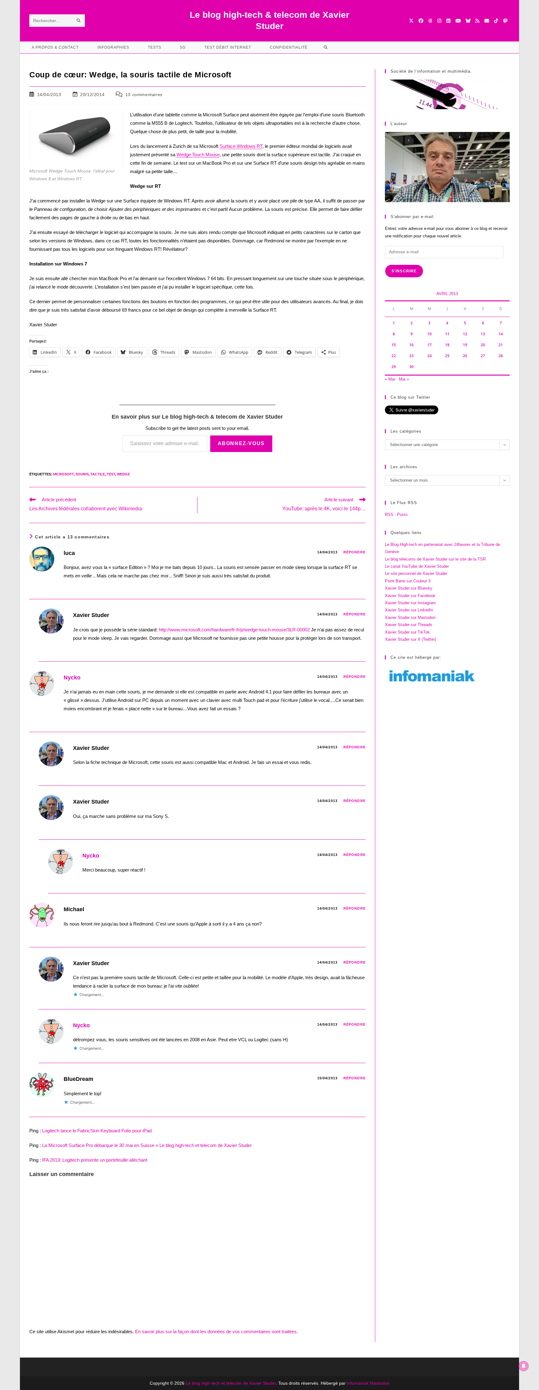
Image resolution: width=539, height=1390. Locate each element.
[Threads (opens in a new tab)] (430, 20)
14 (500, 334)
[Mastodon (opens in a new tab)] (505, 20)
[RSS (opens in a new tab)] (477, 20)
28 (500, 355)
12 (465, 334)
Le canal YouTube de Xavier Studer (417, 566)
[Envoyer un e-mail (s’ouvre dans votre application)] (487, 20)
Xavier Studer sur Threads (408, 624)
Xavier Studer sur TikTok (407, 632)
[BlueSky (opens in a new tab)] (468, 20)
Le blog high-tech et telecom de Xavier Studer (231, 1383)
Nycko (72, 677)
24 (429, 355)
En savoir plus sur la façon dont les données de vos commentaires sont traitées (216, 1331)
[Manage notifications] (524, 1366)
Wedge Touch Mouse (198, 154)
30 (411, 366)
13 (483, 334)
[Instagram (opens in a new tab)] (439, 20)
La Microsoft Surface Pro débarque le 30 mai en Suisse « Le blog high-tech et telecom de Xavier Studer (147, 1145)
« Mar (390, 379)
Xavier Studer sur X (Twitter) (410, 639)
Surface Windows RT (241, 146)
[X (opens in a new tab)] (411, 20)
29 (393, 366)
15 (393, 345)
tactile (97, 474)
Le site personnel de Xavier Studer (416, 573)
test (111, 474)
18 (447, 345)
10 (429, 334)
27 (483, 355)
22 (393, 355)
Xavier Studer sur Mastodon (410, 617)
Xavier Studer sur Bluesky (408, 588)
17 (429, 345)
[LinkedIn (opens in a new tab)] (448, 20)
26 (465, 355)
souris (82, 474)
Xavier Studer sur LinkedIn (409, 610)
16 (411, 345)
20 (483, 345)
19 (465, 345)
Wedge (123, 474)
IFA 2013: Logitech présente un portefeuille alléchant (94, 1160)
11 (447, 334)
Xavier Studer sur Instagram (410, 602)
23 (411, 355)
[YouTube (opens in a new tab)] (458, 20)
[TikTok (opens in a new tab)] (496, 20)
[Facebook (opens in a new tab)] (421, 20)
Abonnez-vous (241, 443)
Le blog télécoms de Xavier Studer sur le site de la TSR (435, 559)
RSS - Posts (396, 514)
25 (447, 355)
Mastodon (380, 1383)
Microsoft (63, 474)
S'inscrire (404, 271)
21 (500, 345)
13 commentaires (144, 94)
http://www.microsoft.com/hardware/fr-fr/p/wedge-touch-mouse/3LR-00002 (234, 629)
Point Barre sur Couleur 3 (407, 581)
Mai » (404, 379)
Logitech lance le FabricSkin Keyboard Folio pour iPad (97, 1130)
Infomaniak (358, 1383)
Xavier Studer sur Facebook (410, 595)
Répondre (354, 552)
